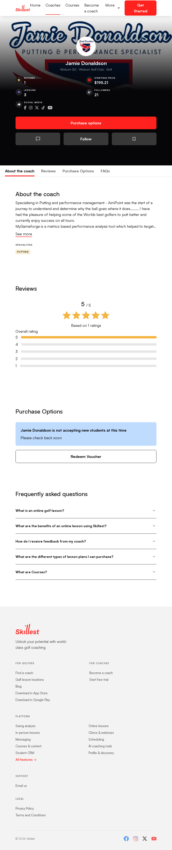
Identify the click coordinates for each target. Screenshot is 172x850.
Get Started (140, 8)
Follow (85, 139)
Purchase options (86, 123)
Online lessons (99, 726)
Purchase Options (78, 171)
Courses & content (29, 746)
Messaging (23, 739)
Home (35, 5)
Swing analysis (25, 726)
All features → (26, 760)
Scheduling (96, 739)
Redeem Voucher (86, 456)
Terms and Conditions (31, 815)
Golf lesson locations (30, 680)
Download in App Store (32, 693)
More (110, 5)
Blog (19, 686)
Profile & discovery (101, 753)
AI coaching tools (100, 746)
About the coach (19, 171)
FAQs (105, 171)
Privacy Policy (25, 808)
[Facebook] (126, 838)
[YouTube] (153, 839)
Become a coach (91, 8)
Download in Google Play (33, 700)
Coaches (53, 5)
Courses (72, 5)
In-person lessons (28, 733)
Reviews (48, 171)
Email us (21, 786)
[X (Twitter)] (144, 838)
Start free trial (98, 680)
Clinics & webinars (101, 733)
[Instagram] (135, 838)
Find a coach (24, 673)
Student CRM (25, 753)
